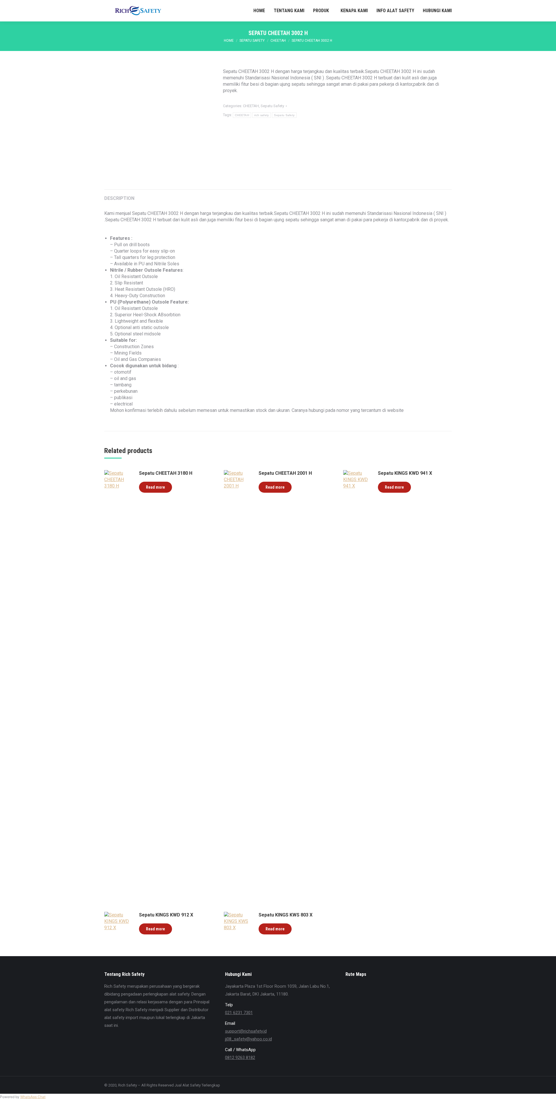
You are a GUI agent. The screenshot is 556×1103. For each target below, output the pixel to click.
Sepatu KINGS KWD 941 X (405, 473)
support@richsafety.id (246, 1031)
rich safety (261, 115)
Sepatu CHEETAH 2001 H (285, 473)
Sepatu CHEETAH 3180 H (165, 473)
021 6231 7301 (239, 1012)
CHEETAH (251, 106)
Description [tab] (119, 198)
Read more (155, 487)
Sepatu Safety (272, 106)
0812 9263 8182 (240, 1057)
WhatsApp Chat (32, 1097)
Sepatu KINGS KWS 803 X (285, 915)
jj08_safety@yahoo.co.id (248, 1039)
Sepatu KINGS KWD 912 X (166, 915)
